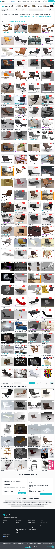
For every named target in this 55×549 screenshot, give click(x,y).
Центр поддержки (6, 525)
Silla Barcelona (30, 458)
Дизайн (49, 16)
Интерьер (36, 16)
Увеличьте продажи (31, 522)
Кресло (25, 17)
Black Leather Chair (44, 470)
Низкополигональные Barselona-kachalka (17, 19)
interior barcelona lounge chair (19, 458)
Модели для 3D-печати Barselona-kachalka (17, 21)
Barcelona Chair (3, 410)
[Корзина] (43, 1)
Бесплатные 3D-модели (20, 527)
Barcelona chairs (17, 434)
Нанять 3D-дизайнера (19, 525)
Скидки (17, 532)
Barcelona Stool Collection (31, 434)
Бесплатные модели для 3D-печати (21, 530)
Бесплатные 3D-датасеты (20, 524)
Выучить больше (50, 546)
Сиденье (21, 17)
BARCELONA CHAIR (17, 410)
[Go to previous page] (18, 383)
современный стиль (43, 16)
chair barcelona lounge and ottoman (20, 446)
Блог (4, 522)
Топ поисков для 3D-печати (32, 529)
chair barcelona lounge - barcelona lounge (34, 446)
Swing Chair (3, 470)
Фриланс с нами (31, 525)
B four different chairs (44, 458)
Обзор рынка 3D (30, 524)
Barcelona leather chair (18, 422)
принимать (28, 547)
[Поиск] (53, 3)
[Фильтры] (45, 10)
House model (43, 434)
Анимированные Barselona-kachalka (43, 19)
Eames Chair (16, 470)
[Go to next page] (32, 383)
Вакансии (5, 524)
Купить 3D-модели (19, 520)
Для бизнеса (18, 522)
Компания (5, 520)
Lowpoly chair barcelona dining (46, 446)
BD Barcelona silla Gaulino (4, 458)
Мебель (32, 16)
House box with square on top (5, 446)
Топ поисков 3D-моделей (32, 527)
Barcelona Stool (3, 422)
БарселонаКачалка (23, 16)
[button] (51, 3)
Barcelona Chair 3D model (45, 422)
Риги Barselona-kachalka (30, 19)
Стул (29, 16)
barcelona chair (3, 434)
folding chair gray (30, 470)
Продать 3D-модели (31, 520)
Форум (41, 525)
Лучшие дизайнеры (43, 522)
